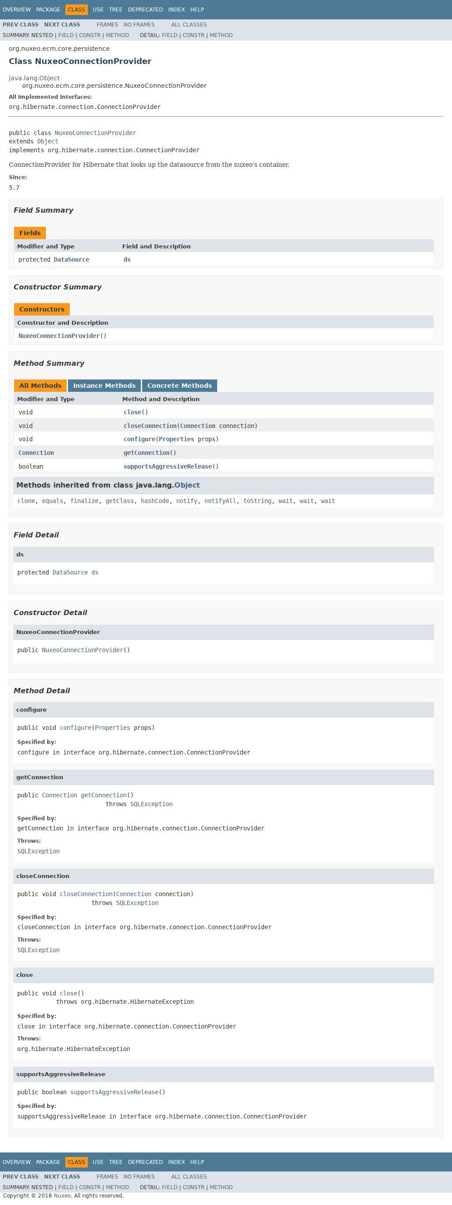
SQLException (151, 803)
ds (127, 259)
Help (197, 10)
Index (176, 10)
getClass (119, 500)
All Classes (189, 25)
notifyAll (220, 500)
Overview (17, 10)
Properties (176, 439)
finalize (84, 500)
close (132, 412)
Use (98, 10)
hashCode (155, 500)
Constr (90, 35)
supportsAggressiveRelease (168, 466)
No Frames (139, 25)
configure (139, 439)
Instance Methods (104, 385)
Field (66, 35)
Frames (107, 25)
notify (186, 500)
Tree (116, 10)
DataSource (71, 259)
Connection (197, 425)
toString (257, 500)
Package (48, 10)
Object (47, 141)
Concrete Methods (179, 385)
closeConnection (150, 425)
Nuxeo (62, 1196)
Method (117, 35)
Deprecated (145, 10)
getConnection (147, 452)
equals (52, 500)
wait (286, 500)
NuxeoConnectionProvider (95, 132)
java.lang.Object (34, 78)
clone (26, 500)
